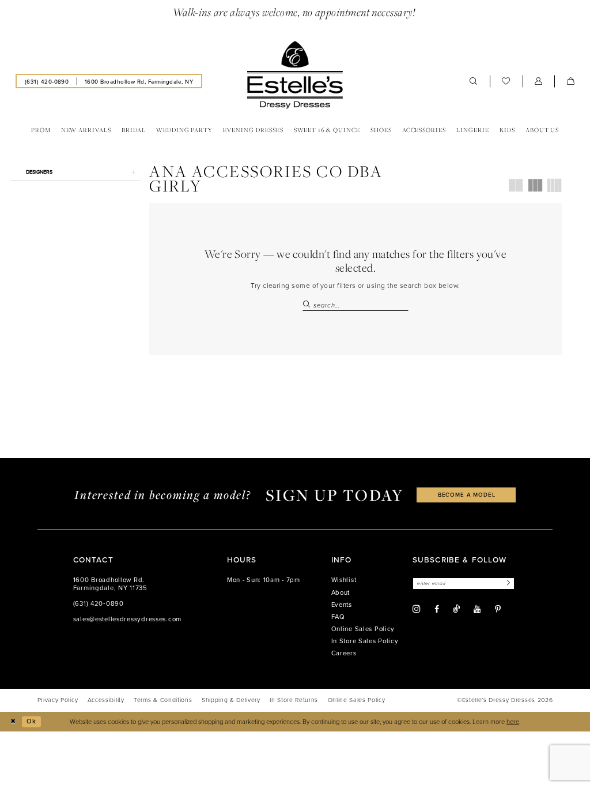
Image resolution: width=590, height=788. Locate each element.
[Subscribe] (507, 583)
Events (341, 604)
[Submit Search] (307, 305)
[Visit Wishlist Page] (506, 81)
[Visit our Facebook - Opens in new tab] (436, 609)
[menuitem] (47, 81)
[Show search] (473, 81)
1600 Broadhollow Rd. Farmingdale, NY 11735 (110, 583)
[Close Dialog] (12, 721)
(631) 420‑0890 (98, 603)
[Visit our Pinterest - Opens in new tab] (498, 609)
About (340, 592)
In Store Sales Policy (365, 641)
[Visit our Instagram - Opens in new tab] (417, 609)
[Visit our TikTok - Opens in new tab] (456, 609)
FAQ (338, 616)
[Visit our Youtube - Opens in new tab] (477, 609)
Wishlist (344, 579)
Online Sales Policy (363, 628)
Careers (344, 653)
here (512, 721)
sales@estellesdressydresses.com (127, 619)
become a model (467, 494)
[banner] (295, 75)
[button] (539, 81)
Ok (31, 721)
